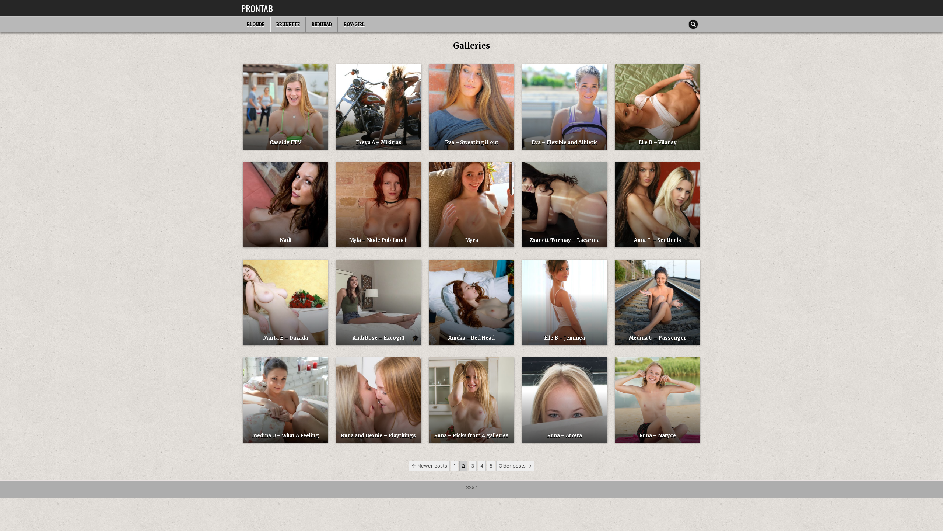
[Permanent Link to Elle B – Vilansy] (657, 107)
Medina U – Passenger (657, 338)
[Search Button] (693, 24)
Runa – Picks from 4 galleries (471, 436)
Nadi (285, 240)
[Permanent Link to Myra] (471, 204)
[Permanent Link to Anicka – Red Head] (471, 302)
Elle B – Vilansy (657, 142)
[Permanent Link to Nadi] (285, 204)
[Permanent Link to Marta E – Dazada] (285, 302)
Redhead (322, 24)
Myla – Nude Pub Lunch (378, 240)
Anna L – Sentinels (657, 240)
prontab (257, 8)
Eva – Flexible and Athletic (565, 142)
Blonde (255, 24)
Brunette (288, 24)
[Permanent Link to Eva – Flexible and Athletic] (564, 107)
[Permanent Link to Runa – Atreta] (564, 400)
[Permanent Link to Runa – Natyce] (657, 400)
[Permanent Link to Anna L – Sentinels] (657, 204)
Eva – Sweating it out (471, 142)
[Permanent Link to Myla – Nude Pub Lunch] (378, 204)
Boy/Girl (354, 24)
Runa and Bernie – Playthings (378, 436)
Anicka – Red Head (471, 338)
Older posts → (515, 466)
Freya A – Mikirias (379, 142)
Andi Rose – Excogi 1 (378, 338)
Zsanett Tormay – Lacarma (565, 240)
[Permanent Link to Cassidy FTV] (285, 107)
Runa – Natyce (657, 436)
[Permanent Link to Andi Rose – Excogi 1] (378, 302)
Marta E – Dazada (285, 338)
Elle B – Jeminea (564, 338)
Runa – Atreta (564, 436)
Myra (471, 240)
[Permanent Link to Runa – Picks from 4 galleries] (471, 400)
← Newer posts (429, 466)
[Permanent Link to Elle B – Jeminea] (564, 302)
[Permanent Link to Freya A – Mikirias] (378, 107)
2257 (471, 487)
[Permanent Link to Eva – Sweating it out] (471, 107)
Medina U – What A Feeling (285, 436)
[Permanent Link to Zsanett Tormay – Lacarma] (564, 204)
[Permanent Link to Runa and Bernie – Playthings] (378, 400)
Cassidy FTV (285, 142)
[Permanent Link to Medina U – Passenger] (657, 302)
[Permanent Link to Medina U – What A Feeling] (285, 400)
